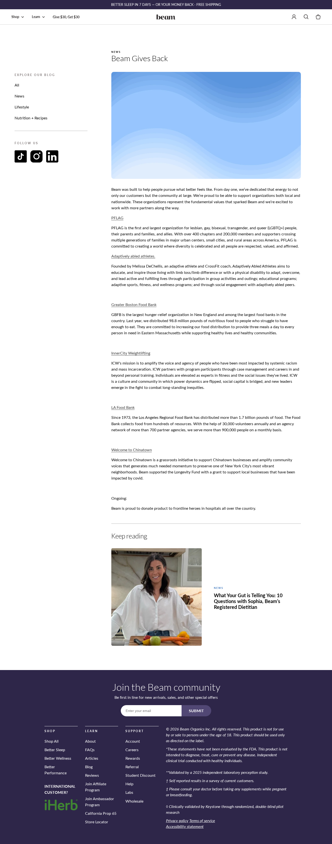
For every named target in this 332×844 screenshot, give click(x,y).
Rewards (132, 758)
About (90, 741)
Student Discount (140, 775)
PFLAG (117, 217)
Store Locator (96, 821)
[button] (18, 17)
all (17, 84)
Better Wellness (57, 758)
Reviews (92, 775)
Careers (132, 749)
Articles (91, 758)
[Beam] (166, 17)
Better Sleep (54, 749)
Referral (132, 766)
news (19, 95)
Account (132, 741)
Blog (89, 766)
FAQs (90, 749)
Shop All (51, 741)
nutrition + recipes (31, 117)
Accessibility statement (185, 826)
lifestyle (22, 106)
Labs (129, 792)
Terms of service (202, 820)
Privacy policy (177, 820)
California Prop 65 (100, 813)
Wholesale (134, 801)
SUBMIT (196, 710)
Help (129, 783)
